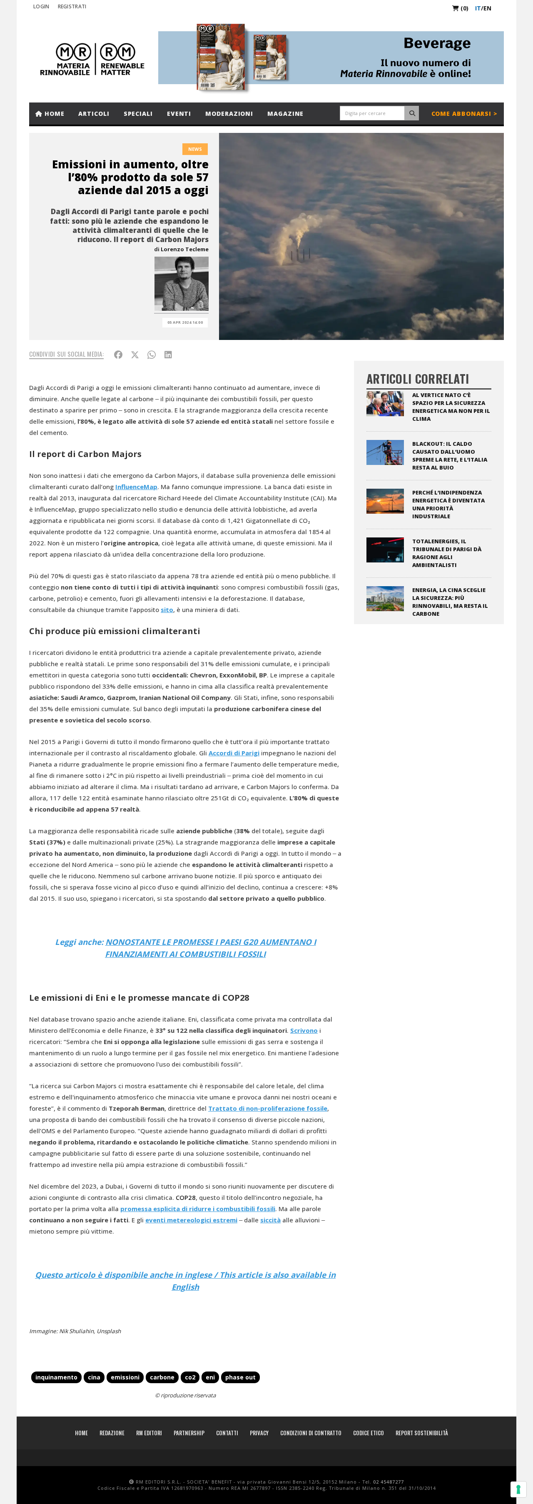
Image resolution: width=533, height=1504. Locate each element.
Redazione (112, 1433)
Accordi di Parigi (234, 753)
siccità (270, 1220)
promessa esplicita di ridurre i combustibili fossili (197, 1208)
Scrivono (304, 1030)
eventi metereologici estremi (191, 1220)
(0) (463, 8)
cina (94, 1377)
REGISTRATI (72, 6)
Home (53, 113)
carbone (162, 1377)
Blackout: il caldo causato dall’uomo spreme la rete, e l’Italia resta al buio (449, 455)
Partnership (189, 1433)
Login (41, 6)
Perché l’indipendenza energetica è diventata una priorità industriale (448, 504)
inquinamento (56, 1377)
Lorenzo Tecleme (185, 249)
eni (210, 1377)
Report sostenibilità (422, 1433)
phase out (240, 1377)
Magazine (285, 113)
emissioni (125, 1377)
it (478, 8)
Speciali (138, 113)
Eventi (179, 113)
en (487, 8)
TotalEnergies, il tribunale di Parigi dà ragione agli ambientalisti (446, 553)
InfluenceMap (136, 486)
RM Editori (149, 1433)
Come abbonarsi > (464, 113)
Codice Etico (368, 1433)
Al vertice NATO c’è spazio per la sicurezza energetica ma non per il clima (451, 406)
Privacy (259, 1433)
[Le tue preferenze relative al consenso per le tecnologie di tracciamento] (518, 1489)
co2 (190, 1377)
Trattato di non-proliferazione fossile (267, 1108)
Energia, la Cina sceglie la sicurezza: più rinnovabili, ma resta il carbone (450, 601)
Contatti (227, 1433)
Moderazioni (229, 113)
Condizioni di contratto (310, 1433)
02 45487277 (388, 1482)
